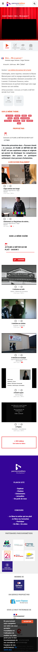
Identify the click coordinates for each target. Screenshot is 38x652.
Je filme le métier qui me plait (20, 516)
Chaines (20, 491)
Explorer (10, 16)
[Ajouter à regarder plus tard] (5, 186)
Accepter (27, 621)
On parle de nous (20, 499)
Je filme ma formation (20, 519)
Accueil (4, 16)
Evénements (20, 494)
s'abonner (21, 259)
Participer (20, 521)
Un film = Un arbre (20, 524)
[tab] (7, 46)
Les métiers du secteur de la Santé (19, 70)
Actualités (20, 496)
